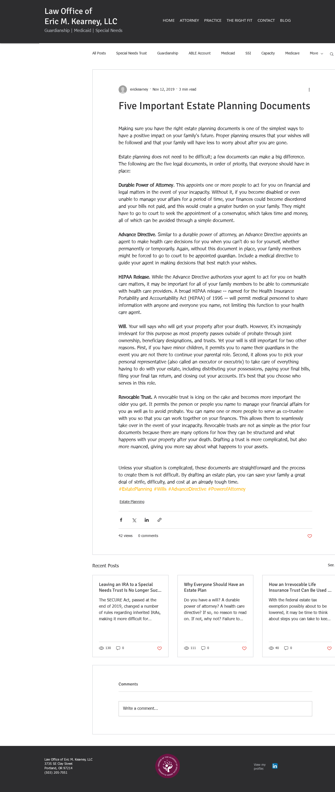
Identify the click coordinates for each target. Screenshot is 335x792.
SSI (248, 53)
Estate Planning (132, 502)
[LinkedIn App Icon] (275, 766)
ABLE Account (200, 53)
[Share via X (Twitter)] (133, 519)
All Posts (99, 53)
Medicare (292, 53)
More (314, 53)
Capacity (268, 53)
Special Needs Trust (131, 53)
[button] (331, 54)
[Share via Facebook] (121, 519)
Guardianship (167, 53)
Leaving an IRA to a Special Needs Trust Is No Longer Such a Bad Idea (129, 587)
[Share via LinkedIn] (146, 519)
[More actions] (309, 89)
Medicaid (228, 53)
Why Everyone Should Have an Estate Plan (214, 587)
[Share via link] (159, 519)
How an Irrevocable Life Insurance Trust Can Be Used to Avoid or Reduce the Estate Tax (300, 587)
